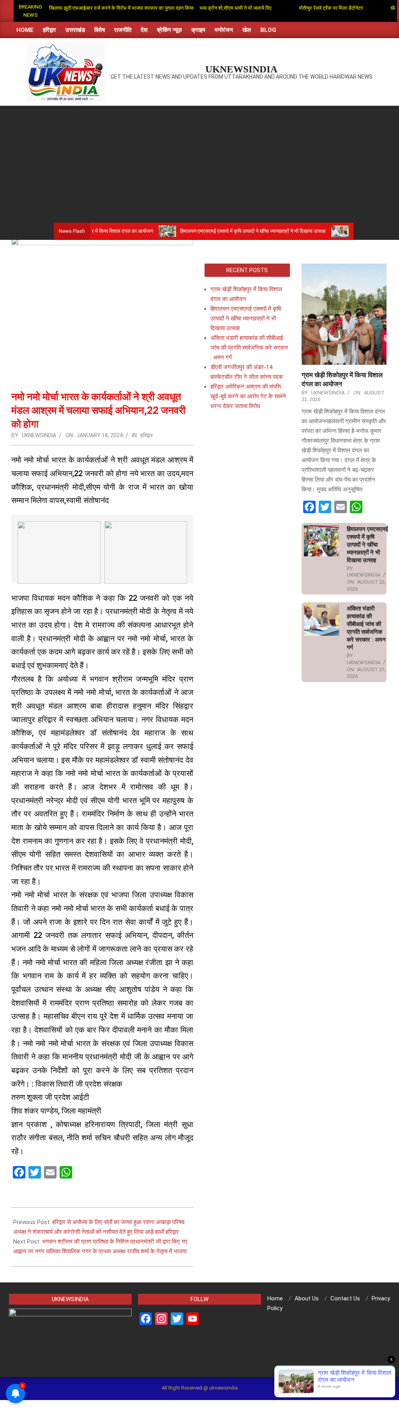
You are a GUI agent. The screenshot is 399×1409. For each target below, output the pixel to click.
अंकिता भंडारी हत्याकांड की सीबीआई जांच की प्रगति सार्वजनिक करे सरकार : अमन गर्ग (249, 347)
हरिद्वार (146, 435)
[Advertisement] (199, 164)
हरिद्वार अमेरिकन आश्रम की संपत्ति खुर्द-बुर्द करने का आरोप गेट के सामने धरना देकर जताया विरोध (248, 396)
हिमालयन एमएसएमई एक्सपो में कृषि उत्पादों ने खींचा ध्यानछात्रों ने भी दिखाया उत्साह (222, 231)
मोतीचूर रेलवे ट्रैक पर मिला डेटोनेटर (306, 8)
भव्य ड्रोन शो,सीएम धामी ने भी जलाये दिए (211, 8)
